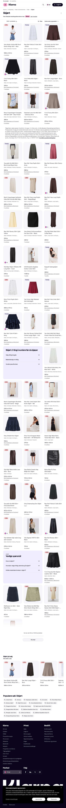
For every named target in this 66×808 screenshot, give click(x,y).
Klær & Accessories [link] (20, 9)
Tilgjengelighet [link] (6, 751)
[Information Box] (16, 21)
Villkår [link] (4, 734)
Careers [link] (5, 731)
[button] (49, 5)
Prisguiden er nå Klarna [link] (9, 749)
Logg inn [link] (26, 731)
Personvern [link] (6, 739)
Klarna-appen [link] (27, 734)
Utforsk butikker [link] (28, 736)
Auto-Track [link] (6, 753)
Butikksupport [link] (48, 729)
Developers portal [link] (48, 736)
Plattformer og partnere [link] (50, 741)
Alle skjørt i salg (7, 658)
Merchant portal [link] (48, 731)
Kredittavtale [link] (27, 744)
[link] (26, 772)
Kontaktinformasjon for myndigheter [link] (12, 758)
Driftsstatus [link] (47, 739)
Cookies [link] (5, 804)
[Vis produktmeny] (61, 13)
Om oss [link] (5, 729)
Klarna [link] (5, 9)
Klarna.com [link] (12, 804)
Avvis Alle (39, 799)
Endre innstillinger (12, 799)
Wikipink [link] (5, 746)
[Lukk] (61, 787)
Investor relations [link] (7, 763)
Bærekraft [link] (5, 744)
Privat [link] (26, 726)
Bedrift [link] (47, 726)
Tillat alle (54, 799)
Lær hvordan (33, 16)
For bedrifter (13, 1)
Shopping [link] (10, 9)
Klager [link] (25, 741)
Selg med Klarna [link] (48, 734)
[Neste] (60, 673)
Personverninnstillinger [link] (30, 746)
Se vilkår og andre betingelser (47, 138)
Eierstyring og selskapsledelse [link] (11, 761)
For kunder (6, 1)
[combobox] (51, 21)
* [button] (31, 53)
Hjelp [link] (25, 729)
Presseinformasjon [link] (8, 736)
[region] (33, 794)
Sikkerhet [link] (5, 741)
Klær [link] (28, 9)
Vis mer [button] (33, 640)
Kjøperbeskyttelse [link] (28, 739)
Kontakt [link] (5, 756)
